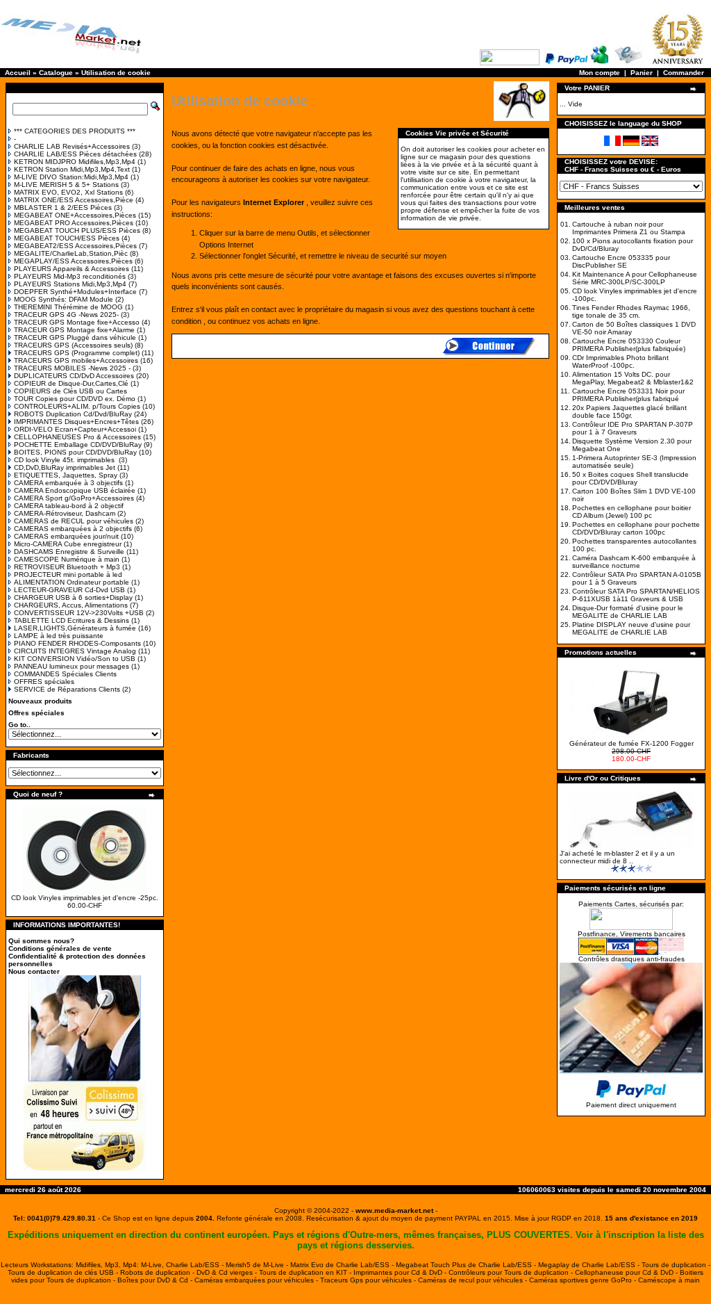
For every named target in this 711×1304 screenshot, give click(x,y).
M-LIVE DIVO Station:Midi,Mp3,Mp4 (71, 177)
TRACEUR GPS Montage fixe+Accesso (77, 322)
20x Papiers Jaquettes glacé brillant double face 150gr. (629, 411)
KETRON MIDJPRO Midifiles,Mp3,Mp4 (74, 161)
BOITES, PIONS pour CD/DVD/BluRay (75, 452)
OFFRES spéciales (44, 681)
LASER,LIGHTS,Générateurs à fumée (75, 628)
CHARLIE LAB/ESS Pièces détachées (75, 154)
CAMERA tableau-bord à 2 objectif (69, 506)
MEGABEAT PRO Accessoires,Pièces (73, 223)
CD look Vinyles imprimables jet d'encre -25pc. (84, 898)
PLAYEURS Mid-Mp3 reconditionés (70, 276)
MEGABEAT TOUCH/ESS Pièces (66, 238)
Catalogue (56, 72)
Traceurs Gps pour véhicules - (369, 1280)
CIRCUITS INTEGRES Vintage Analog (75, 651)
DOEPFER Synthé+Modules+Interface (75, 291)
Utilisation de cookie (116, 72)
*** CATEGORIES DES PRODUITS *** (74, 131)
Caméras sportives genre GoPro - (583, 1280)
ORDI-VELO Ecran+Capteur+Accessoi (75, 429)
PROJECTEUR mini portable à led (68, 574)
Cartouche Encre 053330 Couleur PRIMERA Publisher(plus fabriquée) (628, 344)
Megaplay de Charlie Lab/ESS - (590, 1265)
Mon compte (599, 72)
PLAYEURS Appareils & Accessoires (71, 268)
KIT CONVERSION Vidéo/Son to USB (74, 658)
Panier (641, 72)
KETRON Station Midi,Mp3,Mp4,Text (72, 169)
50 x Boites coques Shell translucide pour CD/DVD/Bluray (630, 478)
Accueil (18, 72)
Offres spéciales (36, 713)
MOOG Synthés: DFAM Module (63, 299)
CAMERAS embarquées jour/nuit (66, 536)
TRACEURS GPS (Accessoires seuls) (73, 345)
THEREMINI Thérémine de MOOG (68, 307)
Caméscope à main (669, 1280)
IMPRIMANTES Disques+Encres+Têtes (76, 421)
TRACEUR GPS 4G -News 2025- (66, 314)
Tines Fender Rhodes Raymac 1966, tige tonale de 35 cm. (631, 311)
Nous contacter (34, 971)
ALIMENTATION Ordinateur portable (71, 582)
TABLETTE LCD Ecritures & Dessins (71, 620)
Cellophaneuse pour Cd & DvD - (627, 1272)
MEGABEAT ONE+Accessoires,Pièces (75, 215)
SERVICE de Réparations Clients (67, 689)
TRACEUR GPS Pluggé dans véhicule (75, 337)
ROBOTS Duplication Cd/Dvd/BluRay (73, 414)
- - (394, 1210)
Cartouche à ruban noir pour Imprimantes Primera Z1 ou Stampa (628, 228)
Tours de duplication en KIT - (306, 1272)
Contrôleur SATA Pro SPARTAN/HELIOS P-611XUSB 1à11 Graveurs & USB (636, 595)
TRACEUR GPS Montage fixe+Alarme (74, 330)
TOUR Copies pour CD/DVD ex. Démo (74, 398)
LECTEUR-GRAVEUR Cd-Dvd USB (69, 590)
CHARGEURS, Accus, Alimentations (71, 605)
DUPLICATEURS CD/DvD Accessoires (74, 376)
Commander (683, 72)
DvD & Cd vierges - (227, 1272)
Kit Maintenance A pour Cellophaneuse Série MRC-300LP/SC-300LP (634, 278)
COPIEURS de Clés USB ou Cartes (70, 391)
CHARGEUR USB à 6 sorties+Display (73, 597)
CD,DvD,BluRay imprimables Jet (64, 467)
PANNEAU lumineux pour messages (71, 666)
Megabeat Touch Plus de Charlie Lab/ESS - (467, 1265)
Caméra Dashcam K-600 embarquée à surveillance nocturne (634, 561)
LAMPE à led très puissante (58, 635)
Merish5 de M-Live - (258, 1265)
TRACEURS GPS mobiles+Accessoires (76, 360)
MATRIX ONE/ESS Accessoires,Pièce (73, 200)
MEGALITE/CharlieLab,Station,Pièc (71, 253)
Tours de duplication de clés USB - (64, 1272)
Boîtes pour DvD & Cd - (155, 1280)
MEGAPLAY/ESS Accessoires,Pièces (73, 261)
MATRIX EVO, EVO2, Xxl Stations (68, 192)
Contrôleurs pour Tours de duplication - (512, 1272)
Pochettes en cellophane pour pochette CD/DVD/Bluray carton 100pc (636, 528)
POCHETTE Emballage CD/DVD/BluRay (78, 444)
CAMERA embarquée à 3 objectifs (68, 483)
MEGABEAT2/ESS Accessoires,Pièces (75, 246)
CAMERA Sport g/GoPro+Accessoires (74, 498)
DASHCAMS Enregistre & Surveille (69, 551)
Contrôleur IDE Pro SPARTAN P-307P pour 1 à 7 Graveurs (632, 428)
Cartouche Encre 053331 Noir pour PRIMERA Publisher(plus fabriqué (628, 394)
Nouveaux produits (40, 701)
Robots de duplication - (158, 1272)
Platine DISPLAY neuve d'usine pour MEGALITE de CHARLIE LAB (631, 628)
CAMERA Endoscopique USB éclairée (74, 490)
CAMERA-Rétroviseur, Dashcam (64, 513)
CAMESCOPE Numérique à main (66, 559)
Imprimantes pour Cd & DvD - (401, 1272)
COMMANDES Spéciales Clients (65, 674)
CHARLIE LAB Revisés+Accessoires (72, 146)
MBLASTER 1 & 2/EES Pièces (63, 207)
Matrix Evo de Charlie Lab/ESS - (343, 1265)
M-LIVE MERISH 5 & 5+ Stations (66, 184)
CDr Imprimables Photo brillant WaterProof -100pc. (620, 361)
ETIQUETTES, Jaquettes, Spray (65, 475)
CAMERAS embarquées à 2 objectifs (73, 528)
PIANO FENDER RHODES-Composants (77, 643)
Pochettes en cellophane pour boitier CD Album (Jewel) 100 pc (631, 511)
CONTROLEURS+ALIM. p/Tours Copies (77, 406)
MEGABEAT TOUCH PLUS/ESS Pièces (77, 230)
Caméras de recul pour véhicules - (473, 1280)
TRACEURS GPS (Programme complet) (77, 353)
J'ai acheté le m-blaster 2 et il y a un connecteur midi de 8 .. (617, 857)
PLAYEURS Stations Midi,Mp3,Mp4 (70, 284)
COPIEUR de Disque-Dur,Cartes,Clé (71, 383)
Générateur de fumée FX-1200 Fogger (631, 743)
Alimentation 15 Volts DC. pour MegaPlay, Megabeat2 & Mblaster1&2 (633, 378)
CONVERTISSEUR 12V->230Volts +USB (79, 613)
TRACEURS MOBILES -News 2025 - (72, 368)
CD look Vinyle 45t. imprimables (65, 460)
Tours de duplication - (676, 1265)
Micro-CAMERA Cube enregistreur (68, 544)
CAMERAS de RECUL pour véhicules (73, 521)
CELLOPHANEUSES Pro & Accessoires (77, 437)
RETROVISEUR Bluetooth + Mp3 (67, 567)
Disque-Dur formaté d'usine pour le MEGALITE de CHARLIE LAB (627, 611)
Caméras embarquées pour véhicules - (257, 1280)
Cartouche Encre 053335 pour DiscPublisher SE (621, 261)
